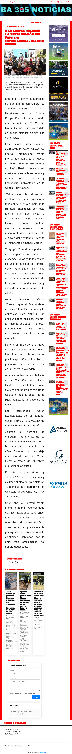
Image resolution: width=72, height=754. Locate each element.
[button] (51, 1)
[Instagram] (58, 1)
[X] (61, 1)
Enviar (36, 697)
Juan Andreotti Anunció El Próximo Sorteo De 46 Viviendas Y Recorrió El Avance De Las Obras (10, 603)
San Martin (36, 22)
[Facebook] (54, 1)
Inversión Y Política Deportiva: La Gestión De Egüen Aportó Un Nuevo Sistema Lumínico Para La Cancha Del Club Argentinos (38, 603)
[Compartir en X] (12, 562)
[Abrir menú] (4, 18)
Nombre (12, 670)
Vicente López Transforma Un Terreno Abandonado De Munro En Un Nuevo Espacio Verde (24, 601)
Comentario (13, 678)
